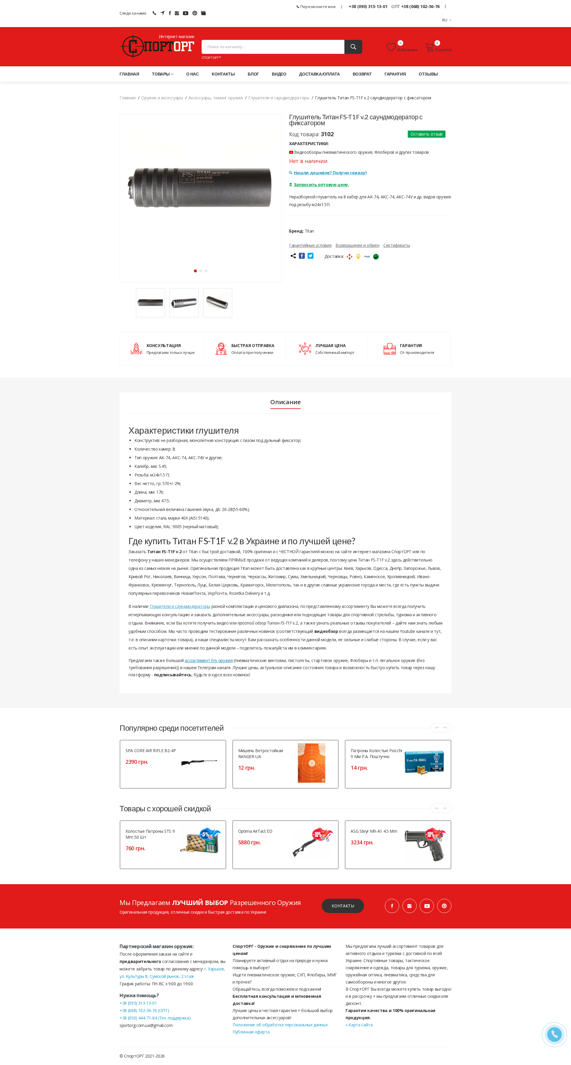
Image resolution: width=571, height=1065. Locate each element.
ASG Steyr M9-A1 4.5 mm (374, 831)
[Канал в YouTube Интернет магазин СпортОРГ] (427, 906)
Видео (279, 73)
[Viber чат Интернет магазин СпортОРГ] (154, 13)
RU (445, 20)
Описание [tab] (285, 402)
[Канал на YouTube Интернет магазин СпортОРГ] (185, 13)
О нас (192, 73)
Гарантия (395, 73)
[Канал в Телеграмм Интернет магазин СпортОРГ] (162, 13)
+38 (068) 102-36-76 (420, 6)
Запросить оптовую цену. (321, 184)
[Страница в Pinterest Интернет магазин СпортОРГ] (444, 906)
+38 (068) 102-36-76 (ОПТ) (144, 1010)
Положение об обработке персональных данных (280, 1025)
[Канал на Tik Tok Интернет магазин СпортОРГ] (203, 13)
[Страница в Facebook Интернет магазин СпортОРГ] (170, 13)
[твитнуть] (310, 256)
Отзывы (428, 73)
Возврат (362, 73)
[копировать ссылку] (293, 256)
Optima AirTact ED (255, 831)
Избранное (407, 49)
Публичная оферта (251, 1032)
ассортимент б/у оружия (209, 660)
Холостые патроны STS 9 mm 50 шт (150, 834)
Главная (129, 73)
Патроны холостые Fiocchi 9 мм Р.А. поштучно (376, 753)
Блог (253, 73)
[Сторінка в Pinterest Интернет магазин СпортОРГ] (194, 13)
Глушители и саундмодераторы (180, 606)
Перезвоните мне (317, 6)
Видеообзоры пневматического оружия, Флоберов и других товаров (361, 152)
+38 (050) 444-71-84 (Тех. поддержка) (155, 1018)
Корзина (443, 49)
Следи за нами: (133, 13)
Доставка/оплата (319, 73)
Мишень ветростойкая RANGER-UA (260, 753)
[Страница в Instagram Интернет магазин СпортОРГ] (177, 13)
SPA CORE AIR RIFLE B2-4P (151, 750)
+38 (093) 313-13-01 (368, 6)
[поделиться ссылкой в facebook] (302, 256)
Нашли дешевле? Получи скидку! (330, 172)
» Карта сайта (359, 1025)
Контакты (223, 73)
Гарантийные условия (310, 245)
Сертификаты (396, 245)
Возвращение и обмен (357, 245)
